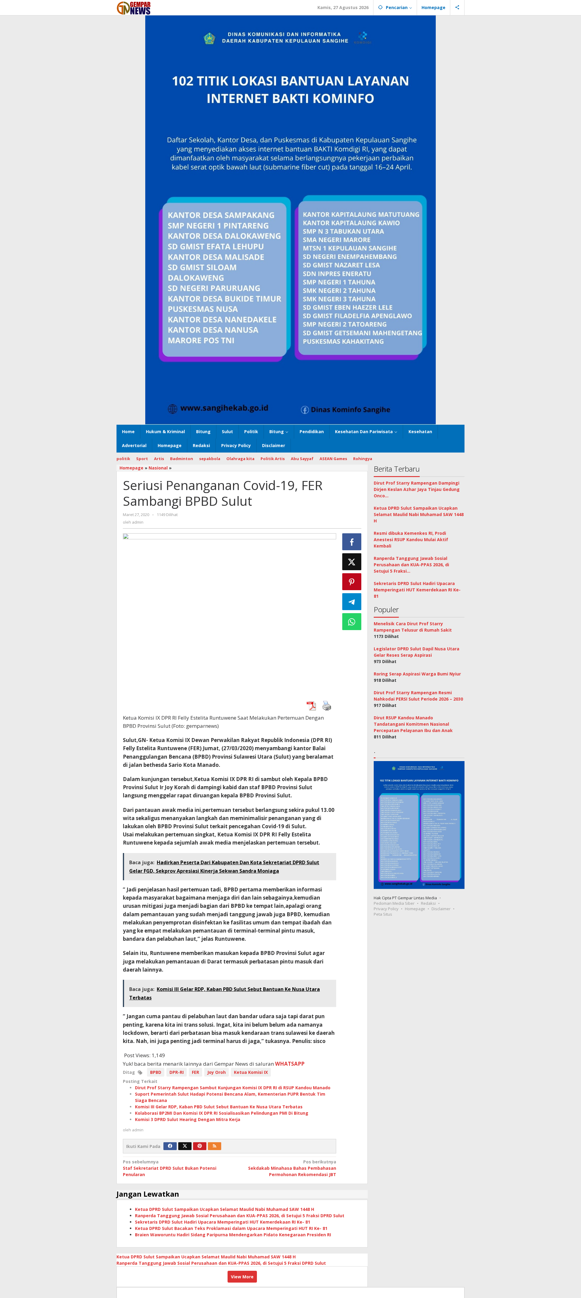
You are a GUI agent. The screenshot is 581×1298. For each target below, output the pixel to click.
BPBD (155, 1072)
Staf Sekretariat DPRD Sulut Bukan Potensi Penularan (169, 1168)
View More (242, 1277)
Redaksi (428, 903)
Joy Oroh (216, 1072)
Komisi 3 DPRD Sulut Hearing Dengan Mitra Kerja (187, 1119)
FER (195, 1072)
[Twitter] (185, 1146)
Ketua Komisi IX (251, 1072)
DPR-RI (176, 1072)
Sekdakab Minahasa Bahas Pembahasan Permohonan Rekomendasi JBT (292, 1168)
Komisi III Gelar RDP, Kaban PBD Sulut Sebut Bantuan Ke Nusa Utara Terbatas (219, 1107)
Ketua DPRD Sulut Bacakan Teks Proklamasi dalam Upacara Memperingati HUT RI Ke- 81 (231, 1228)
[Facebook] (170, 1146)
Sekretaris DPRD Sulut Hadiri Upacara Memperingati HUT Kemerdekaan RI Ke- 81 (222, 1222)
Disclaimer (441, 908)
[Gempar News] (134, 7)
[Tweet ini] (352, 561)
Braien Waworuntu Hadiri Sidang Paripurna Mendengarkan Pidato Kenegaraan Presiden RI (233, 1235)
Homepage (415, 908)
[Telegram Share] (352, 601)
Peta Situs (383, 914)
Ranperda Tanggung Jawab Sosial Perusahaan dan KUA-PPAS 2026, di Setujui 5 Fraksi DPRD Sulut (239, 1215)
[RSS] (214, 1146)
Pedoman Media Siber (394, 903)
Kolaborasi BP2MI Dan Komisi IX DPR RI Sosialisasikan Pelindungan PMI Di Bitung (221, 1113)
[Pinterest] (199, 1146)
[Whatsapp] (352, 621)
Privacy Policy (386, 908)
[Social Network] (457, 7)
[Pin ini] (352, 581)
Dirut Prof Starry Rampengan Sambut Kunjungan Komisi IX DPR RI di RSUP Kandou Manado (232, 1087)
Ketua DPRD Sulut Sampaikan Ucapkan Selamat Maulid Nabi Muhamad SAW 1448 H (224, 1209)
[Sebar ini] (352, 541)
